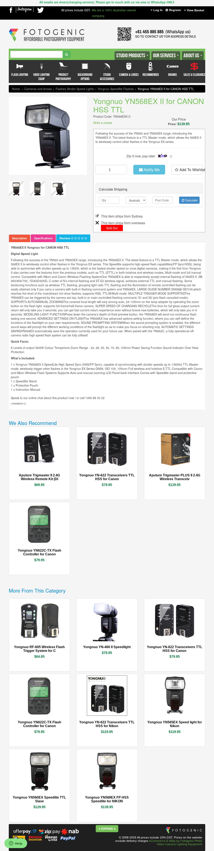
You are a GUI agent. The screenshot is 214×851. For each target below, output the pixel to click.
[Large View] (16, 188)
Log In (158, 10)
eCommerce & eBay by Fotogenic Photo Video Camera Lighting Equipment (175, 842)
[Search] (66, 54)
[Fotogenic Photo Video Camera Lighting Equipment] (46, 29)
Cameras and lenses (38, 89)
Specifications (43, 238)
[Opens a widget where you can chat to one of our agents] (15, 843)
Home (16, 89)
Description (19, 238)
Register (175, 10)
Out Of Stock (49, 475)
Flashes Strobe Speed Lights (75, 89)
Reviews (65, 238)
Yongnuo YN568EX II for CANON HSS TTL (166, 89)
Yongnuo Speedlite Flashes (116, 89)
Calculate (190, 200)
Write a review (102, 123)
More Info (28, 475)
